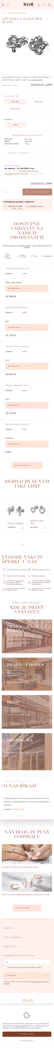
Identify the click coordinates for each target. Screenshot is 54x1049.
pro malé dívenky (35, 80)
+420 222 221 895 (14, 206)
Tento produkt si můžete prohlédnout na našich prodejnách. (41, 582)
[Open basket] (50, 4)
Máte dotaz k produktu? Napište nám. (16, 589)
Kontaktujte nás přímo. (29, 171)
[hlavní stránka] (28, 7)
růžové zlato (15, 109)
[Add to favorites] (22, 528)
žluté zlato (38, 101)
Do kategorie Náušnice (17, 13)
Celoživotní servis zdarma (17, 569)
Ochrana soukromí (36, 982)
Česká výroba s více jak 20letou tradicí (41, 589)
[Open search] (9, 4)
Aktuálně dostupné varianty (17, 173)
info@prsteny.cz (36, 206)
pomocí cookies (20, 1026)
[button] (48, 514)
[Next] (48, 49)
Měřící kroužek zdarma (40, 569)
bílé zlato (15, 101)
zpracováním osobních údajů (30, 967)
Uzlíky (15, 125)
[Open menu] (3, 5)
